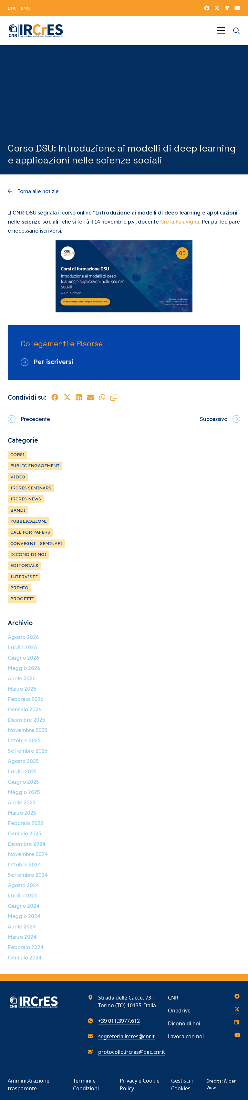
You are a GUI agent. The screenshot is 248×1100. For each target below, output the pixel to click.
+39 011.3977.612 (119, 1020)
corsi (17, 454)
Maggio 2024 (24, 916)
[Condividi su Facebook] (54, 397)
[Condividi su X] (67, 397)
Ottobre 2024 (24, 864)
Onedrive (179, 1010)
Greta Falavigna (179, 221)
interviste (24, 576)
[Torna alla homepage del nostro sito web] (36, 31)
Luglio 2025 (22, 771)
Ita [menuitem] (12, 8)
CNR (173, 997)
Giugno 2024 (23, 906)
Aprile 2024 (22, 926)
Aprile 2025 (22, 802)
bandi (18, 510)
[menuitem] (12, 8)
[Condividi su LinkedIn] (79, 397)
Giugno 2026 (23, 658)
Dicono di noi (184, 1023)
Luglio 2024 (22, 895)
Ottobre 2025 (24, 740)
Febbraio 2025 (25, 823)
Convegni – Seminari (36, 543)
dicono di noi (28, 554)
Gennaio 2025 (24, 833)
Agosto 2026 (23, 637)
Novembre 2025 (27, 730)
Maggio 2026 (24, 668)
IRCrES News (25, 498)
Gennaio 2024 (25, 957)
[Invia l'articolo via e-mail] (90, 397)
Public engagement (35, 465)
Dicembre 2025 (26, 720)
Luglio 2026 (22, 647)
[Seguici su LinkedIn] (227, 8)
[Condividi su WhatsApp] (102, 397)
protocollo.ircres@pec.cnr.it (131, 1051)
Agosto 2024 (23, 885)
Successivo (213, 419)
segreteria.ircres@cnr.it (126, 1036)
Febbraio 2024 (26, 947)
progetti (22, 598)
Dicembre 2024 (27, 844)
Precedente (35, 419)
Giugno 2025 (23, 782)
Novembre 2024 (28, 854)
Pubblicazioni (28, 521)
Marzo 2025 (22, 813)
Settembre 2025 (27, 751)
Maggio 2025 (24, 792)
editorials (24, 565)
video (17, 476)
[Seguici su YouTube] (237, 8)
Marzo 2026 (22, 689)
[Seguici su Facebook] (206, 8)
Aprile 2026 (22, 678)
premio (19, 587)
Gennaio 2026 (24, 709)
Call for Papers (30, 532)
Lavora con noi (186, 1036)
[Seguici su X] (217, 8)
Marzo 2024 (22, 937)
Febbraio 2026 (25, 699)
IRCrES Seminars (30, 487)
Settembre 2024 (28, 875)
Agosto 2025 (23, 761)
